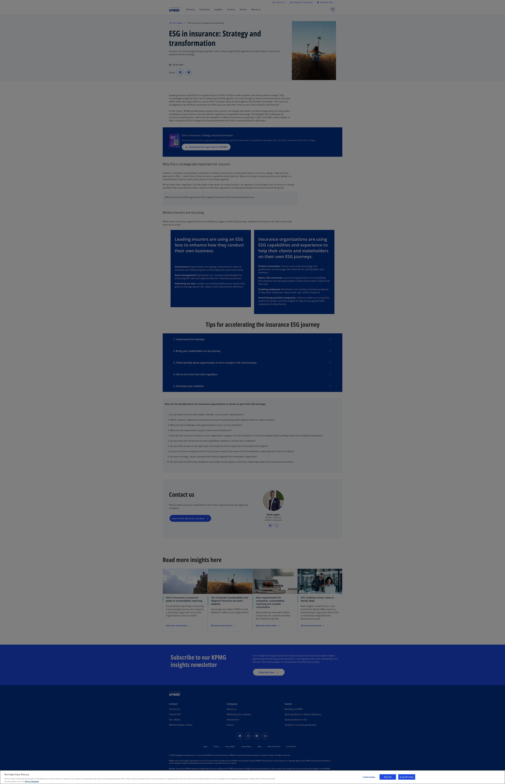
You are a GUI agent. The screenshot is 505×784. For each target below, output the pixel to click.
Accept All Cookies (407, 777)
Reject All (387, 777)
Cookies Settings (369, 777)
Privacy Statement (32, 781)
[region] (252, 777)
